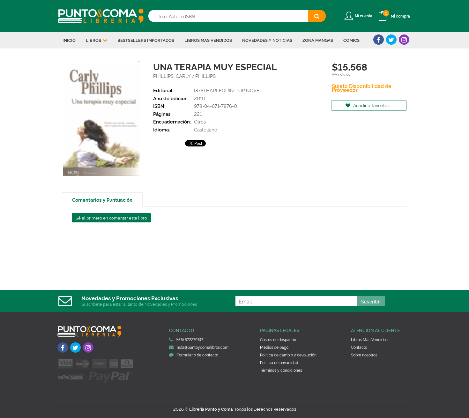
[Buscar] (317, 16)
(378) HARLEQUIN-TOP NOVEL (228, 90)
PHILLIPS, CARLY (172, 75)
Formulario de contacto (197, 354)
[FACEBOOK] (378, 39)
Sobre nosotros (364, 354)
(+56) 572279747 (189, 339)
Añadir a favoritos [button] (371, 105)
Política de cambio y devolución (288, 354)
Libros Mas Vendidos (369, 339)
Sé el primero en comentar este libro (111, 217)
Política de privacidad (279, 362)
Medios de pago (274, 347)
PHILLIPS (205, 75)
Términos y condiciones (281, 370)
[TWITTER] (391, 39)
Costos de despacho (278, 339)
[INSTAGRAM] (404, 39)
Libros (94, 40)
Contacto (359, 347)
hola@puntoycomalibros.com (202, 347)
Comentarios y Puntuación (102, 199)
